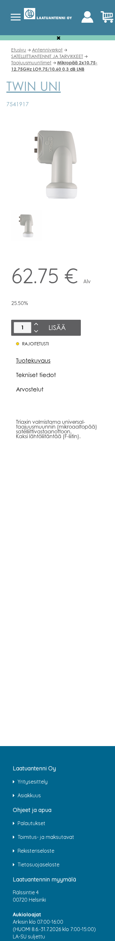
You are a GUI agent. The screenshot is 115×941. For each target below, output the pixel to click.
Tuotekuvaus (33, 360)
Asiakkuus (29, 795)
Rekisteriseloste (36, 851)
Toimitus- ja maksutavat (46, 837)
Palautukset (31, 823)
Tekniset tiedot (36, 374)
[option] (26, 225)
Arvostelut (29, 389)
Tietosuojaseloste (38, 864)
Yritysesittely (33, 781)
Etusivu (18, 49)
